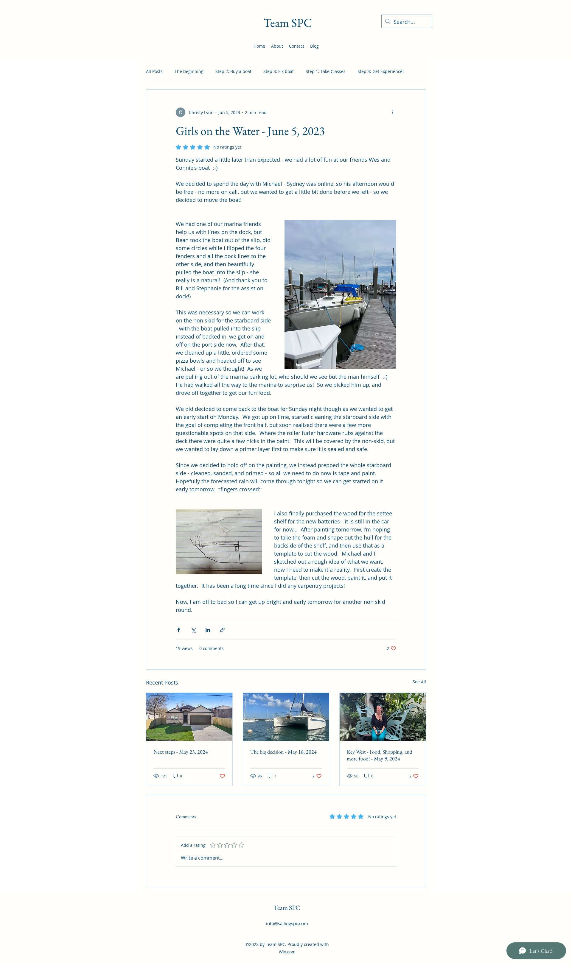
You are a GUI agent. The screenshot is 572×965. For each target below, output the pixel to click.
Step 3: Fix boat (278, 71)
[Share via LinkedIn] (208, 630)
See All (419, 682)
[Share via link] (222, 630)
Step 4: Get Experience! (381, 71)
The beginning (189, 71)
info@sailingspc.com (287, 923)
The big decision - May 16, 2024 (283, 751)
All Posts (154, 71)
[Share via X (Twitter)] (193, 630)
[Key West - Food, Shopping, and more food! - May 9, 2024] (383, 717)
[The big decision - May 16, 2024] (286, 717)
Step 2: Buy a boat (233, 71)
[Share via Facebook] (178, 630)
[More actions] (392, 112)
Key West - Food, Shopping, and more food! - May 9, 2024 (379, 755)
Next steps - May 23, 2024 (180, 751)
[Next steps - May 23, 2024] (189, 717)
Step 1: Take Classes (326, 71)
